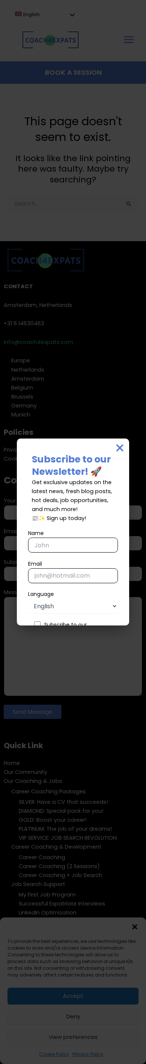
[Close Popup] (119, 448)
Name (36, 533)
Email (35, 564)
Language (41, 594)
